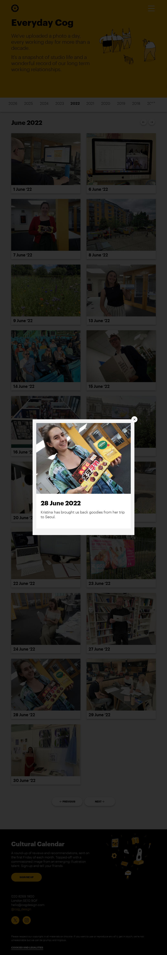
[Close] (134, 419)
